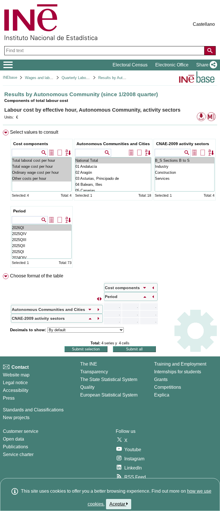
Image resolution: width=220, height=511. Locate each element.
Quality (87, 387)
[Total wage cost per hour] (41, 166)
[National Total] (113, 160)
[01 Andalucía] (113, 166)
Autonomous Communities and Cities (113, 143)
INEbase (10, 77)
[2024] (41, 258)
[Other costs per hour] (41, 178)
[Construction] (184, 172)
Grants (161, 379)
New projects (16, 417)
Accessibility (15, 390)
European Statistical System (109, 394)
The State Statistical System (108, 379)
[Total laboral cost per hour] (41, 160)
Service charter (18, 454)
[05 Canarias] (113, 191)
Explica (161, 394)
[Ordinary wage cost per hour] (41, 172)
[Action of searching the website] (210, 50)
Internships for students (177, 371)
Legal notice (15, 382)
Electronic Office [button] (171, 64)
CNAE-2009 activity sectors (182, 143)
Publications (15, 446)
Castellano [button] (204, 24)
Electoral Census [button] (130, 64)
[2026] (41, 228)
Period (19, 211)
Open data (13, 439)
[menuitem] (110, 200)
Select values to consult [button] (34, 132)
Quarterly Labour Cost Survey (86, 78)
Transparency (94, 371)
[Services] (184, 178)
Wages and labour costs (45, 78)
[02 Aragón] (113, 172)
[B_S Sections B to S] (184, 160)
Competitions (167, 387)
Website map (16, 374)
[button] (205, 65)
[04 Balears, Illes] (113, 184)
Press (9, 398)
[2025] (41, 234)
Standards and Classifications (33, 409)
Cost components (30, 143)
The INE (88, 364)
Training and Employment (180, 364)
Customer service (20, 431)
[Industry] (184, 166)
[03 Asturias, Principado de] (113, 178)
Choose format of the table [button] (36, 275)
